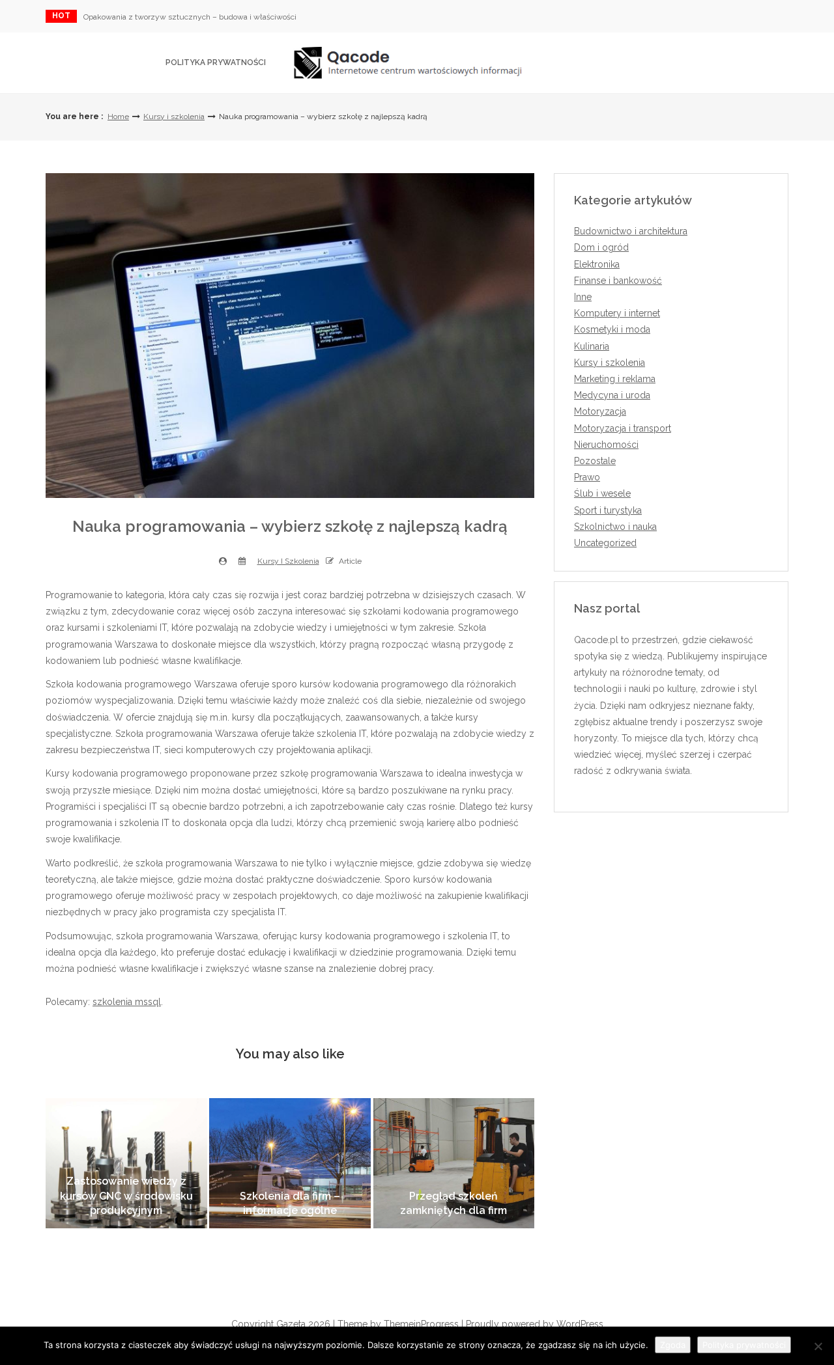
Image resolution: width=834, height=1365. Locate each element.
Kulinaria (591, 346)
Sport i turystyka (608, 510)
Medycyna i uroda (612, 395)
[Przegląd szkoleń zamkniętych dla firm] (454, 1163)
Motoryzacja (600, 411)
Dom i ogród (601, 247)
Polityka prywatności (215, 62)
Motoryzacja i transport (622, 428)
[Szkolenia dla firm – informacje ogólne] (290, 1163)
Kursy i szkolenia (174, 116)
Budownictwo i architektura (630, 231)
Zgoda (672, 1345)
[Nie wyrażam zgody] (817, 1346)
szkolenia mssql (127, 1002)
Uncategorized (605, 543)
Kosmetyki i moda (612, 329)
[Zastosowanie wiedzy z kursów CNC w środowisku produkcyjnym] (126, 1163)
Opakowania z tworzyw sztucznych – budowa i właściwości (189, 16)
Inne (583, 297)
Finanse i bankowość (618, 280)
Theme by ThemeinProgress (398, 1324)
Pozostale (595, 461)
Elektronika (597, 264)
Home (118, 116)
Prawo (587, 477)
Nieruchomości (606, 444)
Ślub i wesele (602, 493)
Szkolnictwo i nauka (615, 526)
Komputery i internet (617, 313)
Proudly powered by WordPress (534, 1324)
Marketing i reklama (614, 379)
